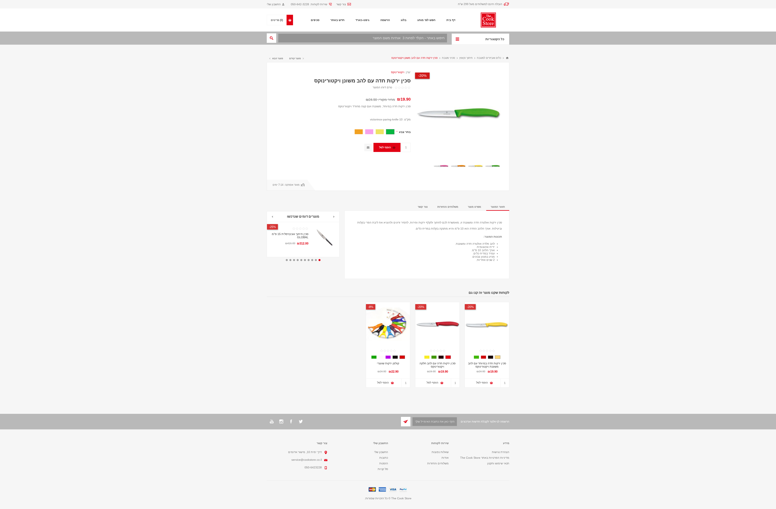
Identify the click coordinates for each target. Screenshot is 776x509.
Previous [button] (334, 216)
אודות (445, 457)
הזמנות (383, 463)
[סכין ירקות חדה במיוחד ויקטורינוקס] (437, 324)
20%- (422, 76)
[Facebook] (291, 421)
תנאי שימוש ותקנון (498, 463)
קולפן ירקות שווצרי (388, 363)
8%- (370, 307)
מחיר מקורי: (386, 100)
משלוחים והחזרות (438, 463)
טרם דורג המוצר (382, 87)
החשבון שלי (274, 4)
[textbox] (362, 38)
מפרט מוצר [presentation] (474, 206)
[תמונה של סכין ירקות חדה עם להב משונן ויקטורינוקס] (475, 166)
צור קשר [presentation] (423, 206)
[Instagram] (281, 421)
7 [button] (298, 260)
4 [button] (309, 260)
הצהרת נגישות (500, 452)
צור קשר (341, 4)
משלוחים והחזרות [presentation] (447, 206)
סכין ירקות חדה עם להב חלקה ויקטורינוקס (437, 365)
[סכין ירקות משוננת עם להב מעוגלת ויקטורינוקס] (323, 237)
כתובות (383, 457)
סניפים (315, 20)
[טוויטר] (300, 421)
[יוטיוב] (271, 421)
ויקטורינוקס (397, 72)
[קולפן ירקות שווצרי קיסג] (388, 324)
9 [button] (290, 260)
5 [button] (305, 260)
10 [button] (287, 260)
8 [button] (294, 260)
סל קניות (383, 469)
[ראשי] (507, 58)
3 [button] (312, 260)
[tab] (497, 207)
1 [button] (319, 260)
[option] (492, 166)
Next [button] (272, 216)
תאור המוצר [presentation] (498, 206)
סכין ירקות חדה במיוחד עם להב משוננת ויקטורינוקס (292, 242)
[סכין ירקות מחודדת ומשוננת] (492, 166)
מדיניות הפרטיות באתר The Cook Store (484, 457)
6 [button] (301, 260)
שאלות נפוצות (440, 452)
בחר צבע (404, 132)
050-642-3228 (300, 4)
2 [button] (316, 260)
